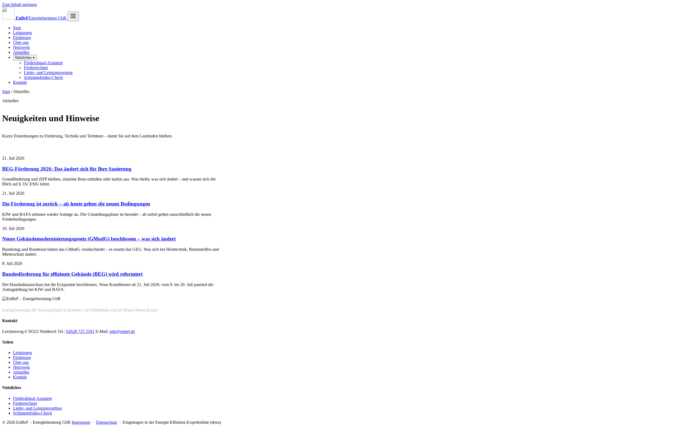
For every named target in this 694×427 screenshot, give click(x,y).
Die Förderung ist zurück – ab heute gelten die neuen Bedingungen (76, 204)
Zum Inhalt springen (19, 4)
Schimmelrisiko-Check (43, 77)
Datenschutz (106, 422)
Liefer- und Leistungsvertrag (48, 72)
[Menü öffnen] (73, 16)
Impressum (81, 422)
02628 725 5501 (80, 331)
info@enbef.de (122, 331)
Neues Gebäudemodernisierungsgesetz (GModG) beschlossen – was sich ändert (89, 239)
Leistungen (22, 32)
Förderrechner (36, 67)
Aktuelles (21, 52)
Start (17, 27)
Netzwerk (21, 47)
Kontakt (20, 82)
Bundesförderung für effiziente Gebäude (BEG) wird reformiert (72, 274)
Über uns (21, 42)
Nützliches (25, 58)
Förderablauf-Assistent (43, 62)
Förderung (22, 37)
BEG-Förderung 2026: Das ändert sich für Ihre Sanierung (66, 169)
